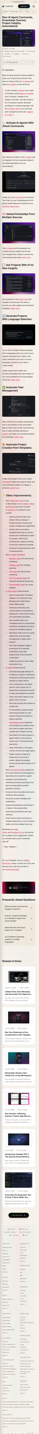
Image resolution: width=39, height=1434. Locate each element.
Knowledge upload (16, 722)
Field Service (24, 1390)
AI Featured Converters (27, 1361)
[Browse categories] (21, 11)
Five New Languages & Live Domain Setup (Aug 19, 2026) (19, 1421)
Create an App (7, 1247)
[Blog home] (3, 11)
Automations (8, 1360)
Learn (5, 1277)
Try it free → (9, 115)
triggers (30, 112)
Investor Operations (8, 1371)
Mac (21, 1275)
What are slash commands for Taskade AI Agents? (16, 907)
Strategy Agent (15, 565)
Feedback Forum (17, 832)
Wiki (4, 1382)
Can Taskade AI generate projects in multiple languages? (14, 939)
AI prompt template (17, 770)
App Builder (6, 1320)
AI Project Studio (14, 109)
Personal (22, 1328)
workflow (5, 206)
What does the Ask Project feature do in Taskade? (15, 928)
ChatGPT (22, 1320)
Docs (5, 1295)
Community (24, 1244)
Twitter (31, 504)
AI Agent (28, 157)
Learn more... (15, 206)
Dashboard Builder (8, 1330)
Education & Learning (9, 1374)
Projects (5, 1284)
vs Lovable (23, 1296)
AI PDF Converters (25, 1364)
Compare (24, 1287)
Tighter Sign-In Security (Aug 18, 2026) (14, 1424)
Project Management (9, 1344)
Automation (6, 1391)
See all (5, 1272)
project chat (23, 299)
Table (21, 1325)
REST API (5, 1302)
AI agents (21, 90)
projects (13, 84)
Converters (25, 1357)
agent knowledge (26, 93)
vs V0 (21, 1298)
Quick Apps (23, 1250)
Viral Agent (13, 571)
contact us (12, 510)
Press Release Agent (17, 584)
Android (22, 1269)
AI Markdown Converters (27, 1369)
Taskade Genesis (7, 1385)
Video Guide (6, 1317)
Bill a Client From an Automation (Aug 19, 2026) (16, 1418)
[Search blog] (33, 11)
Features (5, 1254)
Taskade (6, 1244)
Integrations (6, 1260)
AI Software (23, 1339)
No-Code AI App (24, 1342)
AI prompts (19, 197)
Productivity (6, 1350)
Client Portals (24, 1385)
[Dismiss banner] (35, 1)
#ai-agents (25, 54)
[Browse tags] (28, 11)
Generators (25, 1336)
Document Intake (25, 1387)
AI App (22, 1344)
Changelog (7, 1415)
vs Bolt (22, 1293)
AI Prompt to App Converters (25, 1372)
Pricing (5, 1250)
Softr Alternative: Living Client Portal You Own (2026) (18, 1407)
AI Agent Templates (17, 554)
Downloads (25, 1266)
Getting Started (7, 1299)
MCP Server (6, 1263)
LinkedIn (25, 504)
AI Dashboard (24, 1350)
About (4, 1269)
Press (4, 1266)
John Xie (7, 54)
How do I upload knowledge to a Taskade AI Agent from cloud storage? (16, 918)
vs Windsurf (23, 1301)
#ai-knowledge (6, 56)
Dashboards (23, 1255)
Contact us (6, 1257)
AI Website (23, 1347)
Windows (23, 1278)
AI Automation (11, 591)
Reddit (11, 507)
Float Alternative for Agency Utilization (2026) (16, 1404)
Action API (6, 1305)
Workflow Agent (15, 558)
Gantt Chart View (16, 501)
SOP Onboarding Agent (18, 578)
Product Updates (15, 11)
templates (6, 482)
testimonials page (12, 869)
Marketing (6, 1352)
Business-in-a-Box (8, 1366)
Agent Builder (7, 1326)
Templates (24, 1314)
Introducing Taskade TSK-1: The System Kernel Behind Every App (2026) (19, 1402)
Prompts (23, 1381)
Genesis (5, 1281)
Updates (16, 54)
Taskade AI (7, 1314)
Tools (21, 1253)
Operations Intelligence (9, 1347)
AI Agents (26, 81)
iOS (21, 1272)
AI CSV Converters (25, 1366)
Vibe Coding (6, 1323)
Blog (6, 11)
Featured (22, 1247)
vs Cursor (23, 1290)
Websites (23, 1258)
